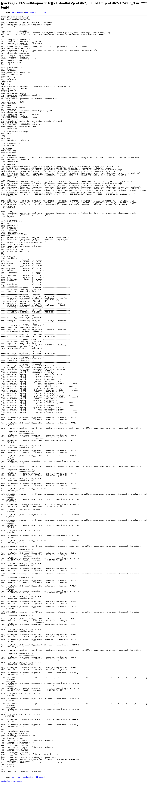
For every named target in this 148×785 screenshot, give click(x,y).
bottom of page (17, 12)
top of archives (30, 12)
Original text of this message (11, 781)
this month (42, 12)
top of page (16, 777)
